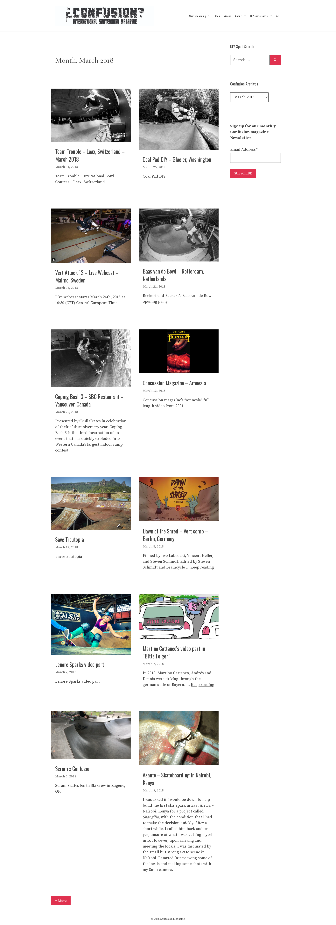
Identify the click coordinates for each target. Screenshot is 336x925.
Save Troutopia (69, 539)
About (238, 16)
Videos (227, 16)
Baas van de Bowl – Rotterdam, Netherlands (173, 275)
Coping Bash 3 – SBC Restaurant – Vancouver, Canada (89, 400)
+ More (61, 901)
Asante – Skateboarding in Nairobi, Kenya (177, 779)
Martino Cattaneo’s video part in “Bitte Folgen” (174, 652)
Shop (217, 16)
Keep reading (202, 567)
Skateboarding (197, 16)
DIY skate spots (259, 16)
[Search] (275, 60)
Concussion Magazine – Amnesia (174, 383)
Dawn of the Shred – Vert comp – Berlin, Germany (175, 535)
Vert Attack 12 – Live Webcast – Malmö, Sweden (86, 276)
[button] (277, 15)
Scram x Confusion (73, 769)
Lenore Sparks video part (79, 664)
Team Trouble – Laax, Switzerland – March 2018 (90, 155)
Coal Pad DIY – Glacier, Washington (177, 159)
